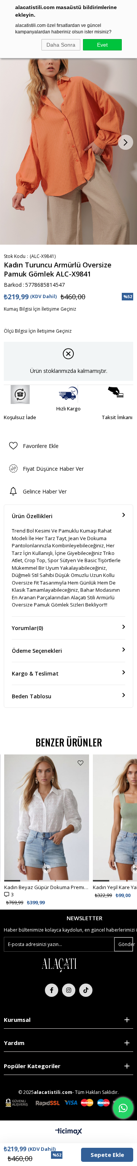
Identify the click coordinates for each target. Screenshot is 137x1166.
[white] (59, 964)
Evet (102, 45)
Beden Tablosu (31, 696)
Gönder (125, 944)
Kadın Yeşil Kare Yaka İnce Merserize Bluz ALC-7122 (46, 887)
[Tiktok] (85, 990)
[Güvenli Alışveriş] (69, 1102)
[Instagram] (68, 990)
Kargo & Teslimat (35, 673)
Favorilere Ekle (80, 763)
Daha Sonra (60, 45)
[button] (12, 881)
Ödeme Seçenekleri (37, 650)
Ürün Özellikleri (32, 516)
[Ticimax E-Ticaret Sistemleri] (68, 1132)
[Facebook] (51, 990)
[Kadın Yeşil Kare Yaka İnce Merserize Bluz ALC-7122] (46, 818)
